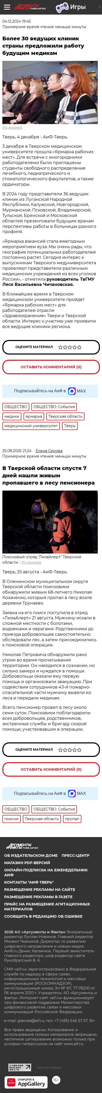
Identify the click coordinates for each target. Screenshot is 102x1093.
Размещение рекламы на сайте (39, 889)
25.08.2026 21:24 (16, 450)
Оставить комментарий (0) (51, 367)
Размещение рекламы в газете (38, 897)
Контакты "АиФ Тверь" (29, 882)
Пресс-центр (75, 855)
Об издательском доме (31, 855)
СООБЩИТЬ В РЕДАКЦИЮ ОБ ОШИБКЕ (43, 916)
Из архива (12, 127)
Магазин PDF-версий (27, 862)
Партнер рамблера (49, 1067)
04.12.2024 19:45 (16, 21)
